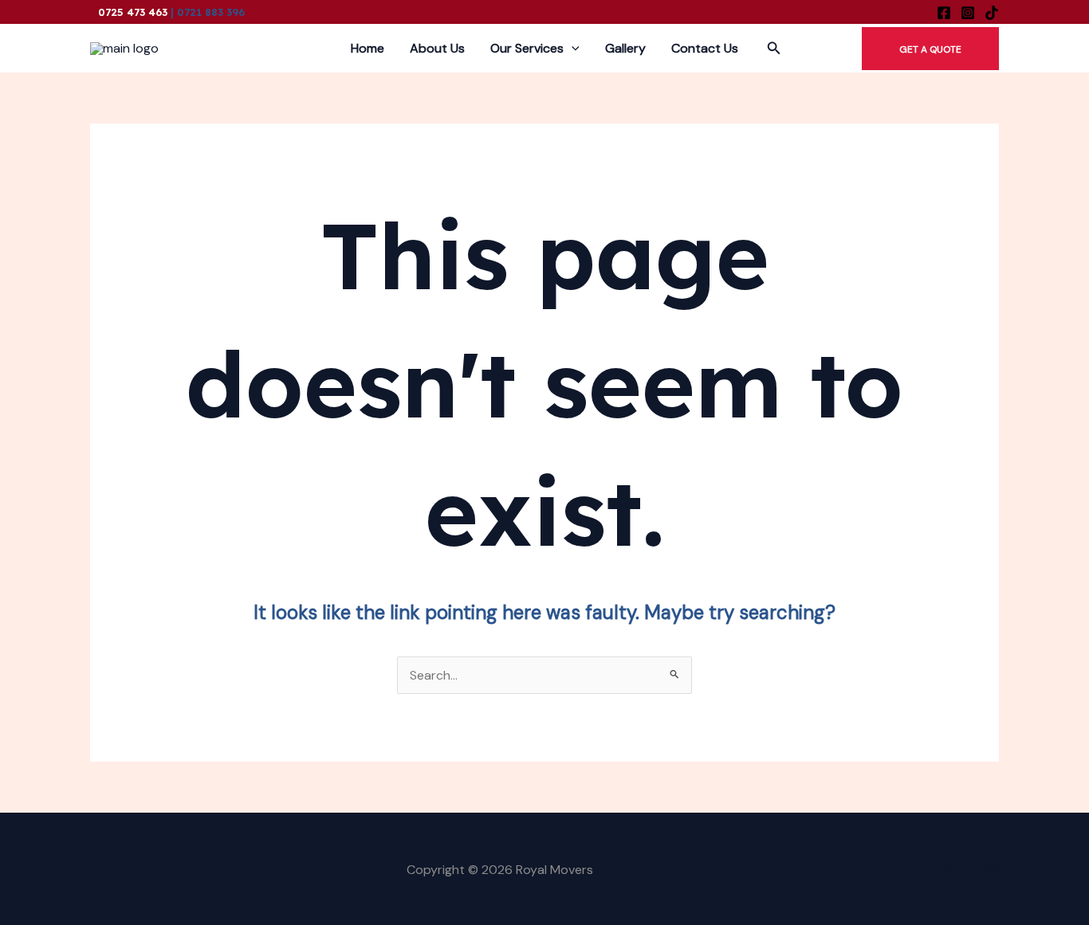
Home (367, 48)
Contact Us (704, 48)
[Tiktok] (992, 13)
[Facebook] (944, 13)
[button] (774, 49)
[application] (572, 49)
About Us (437, 48)
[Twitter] (968, 871)
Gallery (625, 48)
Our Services (527, 48)
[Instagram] (968, 13)
